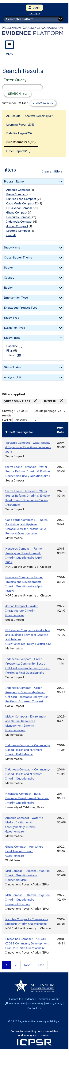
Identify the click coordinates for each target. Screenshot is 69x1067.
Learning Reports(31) (20, 125)
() (19, 355)
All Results (13, 116)
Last (41, 965)
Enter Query (14, 79)
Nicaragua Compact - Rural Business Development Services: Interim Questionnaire (27, 798)
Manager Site (17, 1003)
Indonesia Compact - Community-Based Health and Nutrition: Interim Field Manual (27, 749)
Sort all (7, 420)
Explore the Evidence (22, 999)
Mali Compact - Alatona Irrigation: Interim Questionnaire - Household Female (27, 899)
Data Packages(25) (19, 133)
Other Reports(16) (18, 151)
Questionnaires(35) (21, 142)
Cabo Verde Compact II (22, 203)
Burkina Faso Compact (21, 199)
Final (9, 351)
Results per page (44, 411)
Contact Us (34, 1008)
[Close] (35, 401)
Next (27, 965)
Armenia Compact (18, 190)
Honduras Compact (19, 217)
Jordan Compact (17, 226)
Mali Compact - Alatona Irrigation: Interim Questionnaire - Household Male (27, 875)
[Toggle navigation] (9, 44)
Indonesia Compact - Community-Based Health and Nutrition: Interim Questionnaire (27, 774)
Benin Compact (16, 194)
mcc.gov (34, 13)
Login (35, 7)
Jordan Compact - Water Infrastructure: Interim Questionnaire (21, 610)
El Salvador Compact (20, 208)
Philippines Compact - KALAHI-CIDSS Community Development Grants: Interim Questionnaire (27, 943)
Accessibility (35, 1003)
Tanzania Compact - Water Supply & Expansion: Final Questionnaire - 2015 (28, 447)
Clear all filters (52, 171)
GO (61, 19)
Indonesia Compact (19, 222)
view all (11, 235)
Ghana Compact (16, 212)
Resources (43, 999)
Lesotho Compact (18, 231)
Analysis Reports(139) (39, 116)
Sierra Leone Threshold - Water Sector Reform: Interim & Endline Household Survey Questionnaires (27, 471)
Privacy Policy (53, 1003)
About (55, 999)
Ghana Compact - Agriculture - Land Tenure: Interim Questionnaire (25, 851)
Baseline (12, 346)
